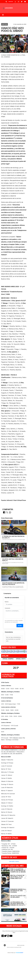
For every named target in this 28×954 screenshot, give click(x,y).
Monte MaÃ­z (5, 20)
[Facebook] (15, 1)
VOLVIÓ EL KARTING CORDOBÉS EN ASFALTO (12, 559)
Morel (14, 18)
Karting (20, 18)
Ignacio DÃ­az (6, 18)
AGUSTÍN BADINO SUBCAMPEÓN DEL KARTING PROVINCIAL (13, 583)
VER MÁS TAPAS (14, 861)
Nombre (6, 601)
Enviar (20, 625)
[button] (6, 1)
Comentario (7, 608)
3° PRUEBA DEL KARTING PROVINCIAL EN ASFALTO (13, 537)
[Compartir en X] (7, 512)
